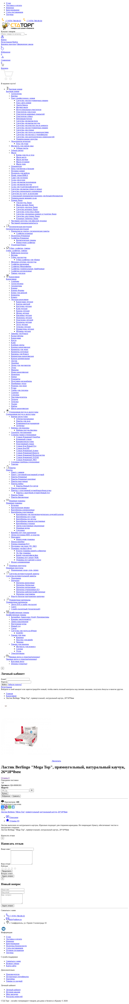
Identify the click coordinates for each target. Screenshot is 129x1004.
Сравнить (16, 796)
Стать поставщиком (14, 12)
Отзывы (5, 778)
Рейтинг (4, 866)
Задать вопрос (7, 876)
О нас (8, 3)
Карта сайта (11, 966)
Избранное (6, 796)
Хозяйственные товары (16, 615)
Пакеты (9, 470)
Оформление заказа (25, 44)
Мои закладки (12, 994)
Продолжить (6, 871)
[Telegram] (13, 807)
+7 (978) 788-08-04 (34, 21)
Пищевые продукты (14, 568)
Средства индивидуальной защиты (21, 576)
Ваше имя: (5, 849)
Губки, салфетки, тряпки (16, 250)
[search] (26, 34)
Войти (15, 42)
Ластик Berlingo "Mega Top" (13, 812)
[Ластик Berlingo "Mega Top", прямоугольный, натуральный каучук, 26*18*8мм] (5, 710)
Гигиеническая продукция (17, 229)
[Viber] (6, 807)
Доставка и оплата (14, 5)
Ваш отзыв (5, 864)
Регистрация (6, 42)
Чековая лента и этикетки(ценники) (21, 659)
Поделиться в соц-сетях (11, 804)
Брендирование (12, 10)
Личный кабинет (13, 990)
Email (3, 679)
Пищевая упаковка (14, 503)
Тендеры (9, 14)
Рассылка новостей (14, 996)
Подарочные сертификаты (17, 976)
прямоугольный (32, 812)
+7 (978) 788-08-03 (13, 21)
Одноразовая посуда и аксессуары (20, 414)
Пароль (4, 682)
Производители (13, 974)
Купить (4, 793)
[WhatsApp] (9, 807)
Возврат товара (12, 963)
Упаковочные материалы (16, 602)
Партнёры (10, 979)
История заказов (13, 992)
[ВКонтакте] (2, 807)
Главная (9, 693)
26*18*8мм (62, 812)
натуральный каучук (48, 812)
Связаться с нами (13, 961)
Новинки (10, 8)
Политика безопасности (16, 946)
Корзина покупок (8, 44)
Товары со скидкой (14, 981)
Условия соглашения (15, 950)
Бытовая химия (12, 91)
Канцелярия (11, 279)
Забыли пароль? (15, 684)
